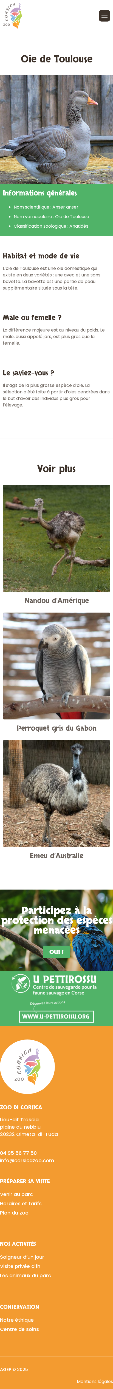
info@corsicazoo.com (27, 1160)
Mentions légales (95, 1381)
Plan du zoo (14, 1212)
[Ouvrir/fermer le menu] (104, 16)
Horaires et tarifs (21, 1203)
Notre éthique (17, 1319)
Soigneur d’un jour (22, 1257)
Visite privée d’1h (20, 1266)
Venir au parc (16, 1194)
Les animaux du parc (25, 1275)
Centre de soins (19, 1329)
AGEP (5, 1369)
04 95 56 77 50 (18, 1153)
